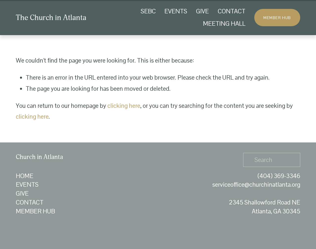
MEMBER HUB (277, 17)
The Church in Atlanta (51, 17)
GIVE (202, 11)
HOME (24, 176)
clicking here (123, 106)
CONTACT (231, 11)
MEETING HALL (224, 23)
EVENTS (175, 11)
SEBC (148, 11)
